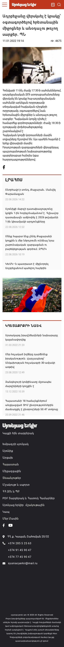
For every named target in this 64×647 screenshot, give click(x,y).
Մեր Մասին (11, 518)
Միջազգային (12, 471)
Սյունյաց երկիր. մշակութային (24, 505)
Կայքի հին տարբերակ (18, 433)
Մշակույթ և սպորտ (16, 484)
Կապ (6, 511)
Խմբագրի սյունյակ (16, 444)
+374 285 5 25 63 (19, 543)
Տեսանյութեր (12, 478)
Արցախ (8, 457)
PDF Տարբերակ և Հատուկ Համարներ (29, 498)
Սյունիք (8, 450)
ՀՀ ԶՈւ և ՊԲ (11, 491)
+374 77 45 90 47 (19, 556)
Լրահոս (14, 180)
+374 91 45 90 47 (19, 550)
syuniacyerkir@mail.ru (23, 563)
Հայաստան (11, 464)
